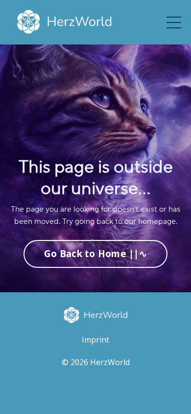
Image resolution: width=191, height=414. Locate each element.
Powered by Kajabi (95, 388)
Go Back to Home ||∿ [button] (95, 253)
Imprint (95, 339)
